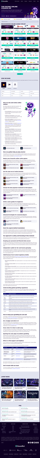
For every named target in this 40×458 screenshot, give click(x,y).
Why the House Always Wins (25, 428)
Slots (13, 432)
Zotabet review (33, 70)
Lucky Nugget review (32, 46)
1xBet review (20, 46)
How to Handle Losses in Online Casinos (24, 435)
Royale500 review (32, 59)
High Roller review (7, 59)
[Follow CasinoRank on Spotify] (36, 445)
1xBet (4, 429)
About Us (35, 429)
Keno (13, 429)
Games (22, 1)
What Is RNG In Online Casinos (24, 433)
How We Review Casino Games (12, 434)
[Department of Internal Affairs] (5, 452)
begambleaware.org (18, 353)
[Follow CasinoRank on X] (32, 445)
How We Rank (36, 433)
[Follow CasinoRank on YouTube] (34, 445)
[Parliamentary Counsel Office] (12, 452)
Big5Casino (4, 433)
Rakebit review (7, 46)
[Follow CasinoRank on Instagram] (30, 445)
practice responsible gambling (12, 317)
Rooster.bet (4, 428)
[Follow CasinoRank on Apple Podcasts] (37, 445)
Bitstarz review (20, 70)
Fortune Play (4, 434)
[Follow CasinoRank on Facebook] (28, 445)
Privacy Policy (36, 434)
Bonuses (26, 1)
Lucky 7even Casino (3, 431)
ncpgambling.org (18, 351)
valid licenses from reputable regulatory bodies (22, 256)
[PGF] (19, 452)
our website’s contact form (16, 368)
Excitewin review (20, 59)
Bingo (13, 428)
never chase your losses (14, 324)
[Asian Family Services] (31, 452)
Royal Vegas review (7, 70)
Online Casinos (17, 1)
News (38, 1)
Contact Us (35, 430)
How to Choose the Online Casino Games (24, 430)
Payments (30, 1)
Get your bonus (7, 33)
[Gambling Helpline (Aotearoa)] (25, 452)
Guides (34, 1)
